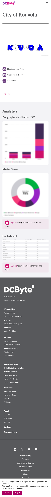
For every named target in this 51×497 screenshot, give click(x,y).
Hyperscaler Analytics (12, 345)
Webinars (7, 402)
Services (25, 459)
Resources (25, 470)
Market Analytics (10, 341)
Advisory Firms (9, 313)
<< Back (6, 93)
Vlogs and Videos (10, 391)
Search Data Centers (25, 463)
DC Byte (7, 415)
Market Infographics (11, 382)
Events (6, 398)
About (25, 474)
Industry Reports (10, 371)
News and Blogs (10, 395)
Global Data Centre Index (14, 368)
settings (19, 488)
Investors (7, 320)
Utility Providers (10, 331)
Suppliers (7, 327)
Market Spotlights (11, 379)
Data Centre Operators (13, 316)
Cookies (21, 300)
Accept (7, 493)
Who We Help (25, 455)
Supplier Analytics (11, 348)
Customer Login (10, 432)
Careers (7, 422)
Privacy (13, 300)
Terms (6, 300)
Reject (17, 493)
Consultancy (8, 355)
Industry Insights (26, 467)
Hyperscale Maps (10, 375)
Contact (7, 427)
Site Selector (9, 352)
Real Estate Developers (13, 324)
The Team (8, 418)
